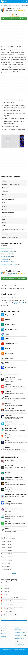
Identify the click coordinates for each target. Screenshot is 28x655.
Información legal (19, 638)
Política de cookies (20, 632)
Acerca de (4, 628)
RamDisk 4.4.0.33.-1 (6, 547)
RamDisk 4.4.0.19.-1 (6, 557)
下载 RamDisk (5, 259)
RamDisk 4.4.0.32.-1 (6, 550)
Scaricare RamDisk (6, 254)
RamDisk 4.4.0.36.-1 (6, 541)
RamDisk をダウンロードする (9, 264)
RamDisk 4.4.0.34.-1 (6, 544)
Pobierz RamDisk (6, 248)
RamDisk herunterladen (7, 251)
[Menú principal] (26, 1)
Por (9, 10)
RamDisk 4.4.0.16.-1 (6, 560)
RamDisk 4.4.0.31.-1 (6, 554)
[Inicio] (1, 5)
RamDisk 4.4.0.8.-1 (6, 563)
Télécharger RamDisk (7, 261)
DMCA (16, 641)
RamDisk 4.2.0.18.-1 (6, 569)
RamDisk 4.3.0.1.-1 (6, 566)
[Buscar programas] (23, 1)
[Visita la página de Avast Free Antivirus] (14, 15)
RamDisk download (6, 256)
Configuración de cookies (19, 645)
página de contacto (20, 303)
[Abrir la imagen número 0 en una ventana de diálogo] (12, 141)
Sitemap (3, 636)
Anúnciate (4, 633)
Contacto (3, 631)
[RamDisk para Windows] (3, 10)
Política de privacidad (20, 635)
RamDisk (13, 8)
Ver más (14, 573)
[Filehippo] (5, 1)
